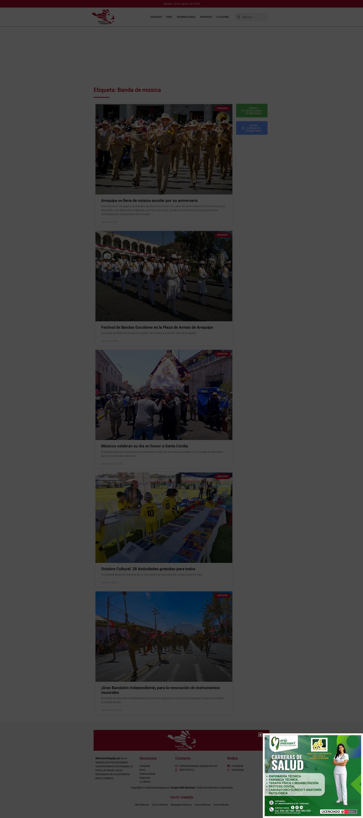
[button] (260, 734)
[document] (181, 409)
